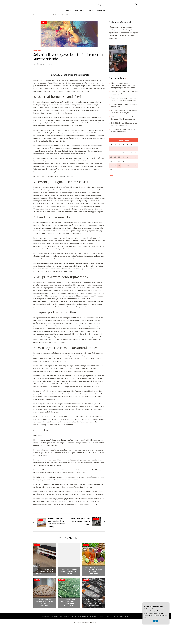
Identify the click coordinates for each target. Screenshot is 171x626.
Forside (68, 10)
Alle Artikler (79, 10)
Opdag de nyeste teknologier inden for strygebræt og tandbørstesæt (69, 602)
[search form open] (136, 4)
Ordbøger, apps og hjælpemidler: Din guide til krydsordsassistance (123, 118)
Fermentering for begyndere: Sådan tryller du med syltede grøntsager (45, 602)
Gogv (99, 4)
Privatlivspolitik (124, 616)
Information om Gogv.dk (96, 10)
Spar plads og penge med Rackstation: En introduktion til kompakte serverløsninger (93, 602)
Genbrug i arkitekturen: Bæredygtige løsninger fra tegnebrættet (69, 571)
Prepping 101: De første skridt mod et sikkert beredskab (124, 130)
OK (156, 621)
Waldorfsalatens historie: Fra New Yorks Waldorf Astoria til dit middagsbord (93, 570)
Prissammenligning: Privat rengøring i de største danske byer (124, 111)
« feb (111, 176)
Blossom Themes (97, 616)
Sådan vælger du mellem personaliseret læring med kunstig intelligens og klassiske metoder (123, 85)
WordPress (115, 616)
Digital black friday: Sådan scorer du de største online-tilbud (124, 124)
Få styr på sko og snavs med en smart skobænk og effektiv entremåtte (44, 571)
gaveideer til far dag (54, 176)
